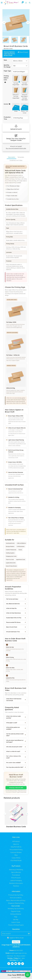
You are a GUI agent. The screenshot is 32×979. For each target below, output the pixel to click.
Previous (5, 814)
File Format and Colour (12, 599)
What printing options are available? (13, 728)
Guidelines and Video (16, 160)
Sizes (5, 60)
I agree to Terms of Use (16, 938)
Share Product (24, 52)
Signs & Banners (16, 872)
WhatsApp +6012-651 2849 (16, 787)
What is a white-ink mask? (13, 751)
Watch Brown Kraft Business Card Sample (13, 699)
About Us (16, 844)
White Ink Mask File (11, 608)
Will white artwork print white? (14, 746)
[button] (16, 78)
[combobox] (20, 61)
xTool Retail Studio (16, 860)
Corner (6, 104)
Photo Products (16, 878)
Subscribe (16, 942)
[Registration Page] (26, 2)
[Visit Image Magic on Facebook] (8, 963)
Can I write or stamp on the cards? (13, 757)
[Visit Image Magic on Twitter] (12, 963)
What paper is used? (11, 722)
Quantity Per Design (7, 66)
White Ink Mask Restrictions (13, 613)
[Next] (28, 22)
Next (27, 814)
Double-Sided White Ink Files (13, 617)
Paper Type (7, 71)
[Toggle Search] (29, 2)
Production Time (7, 118)
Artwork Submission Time (13, 631)
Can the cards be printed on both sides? (15, 734)
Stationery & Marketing (16, 869)
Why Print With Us (16, 847)
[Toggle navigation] (1, 3)
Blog (16, 855)
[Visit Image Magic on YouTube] (15, 963)
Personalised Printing (16, 849)
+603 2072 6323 (18, 950)
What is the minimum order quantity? (13, 717)
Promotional (16, 875)
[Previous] (4, 22)
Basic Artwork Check (11, 627)
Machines (16, 886)
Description (11, 157)
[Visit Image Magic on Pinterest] (19, 963)
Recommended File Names (13, 622)
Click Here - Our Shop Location (16, 956)
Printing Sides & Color (6, 78)
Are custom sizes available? (13, 762)
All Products (16, 841)
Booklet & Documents (16, 883)
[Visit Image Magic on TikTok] (22, 963)
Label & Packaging (16, 880)
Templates (21, 157)
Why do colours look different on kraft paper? (14, 741)
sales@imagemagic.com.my (17, 953)
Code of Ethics (16, 858)
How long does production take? (14, 767)
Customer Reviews (16, 852)
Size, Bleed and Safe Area (13, 603)
